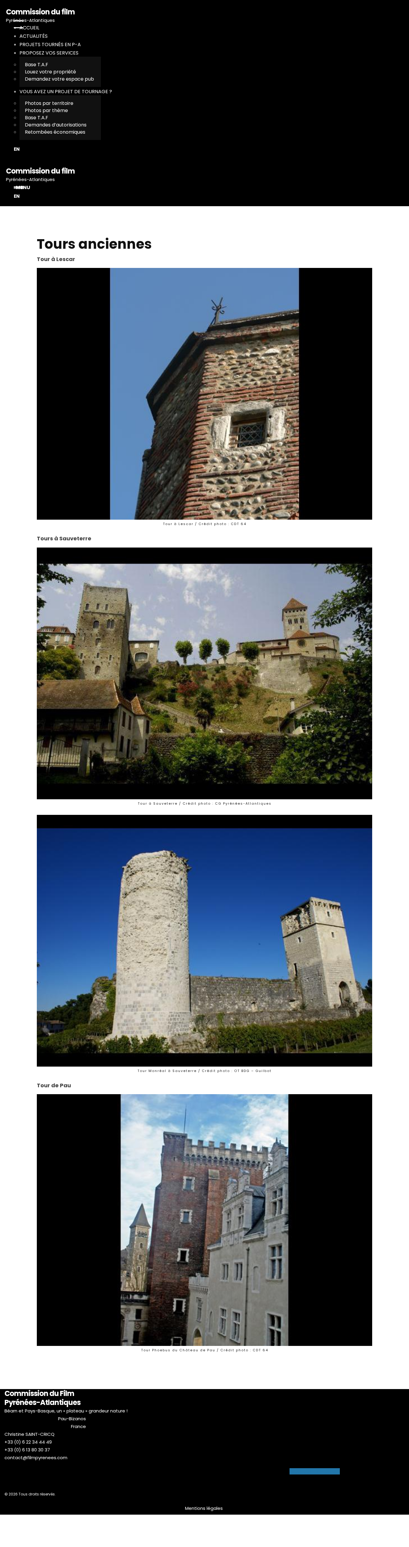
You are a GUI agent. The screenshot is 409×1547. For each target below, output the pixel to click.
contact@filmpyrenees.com (35, 1457)
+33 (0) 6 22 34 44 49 (28, 1442)
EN (17, 149)
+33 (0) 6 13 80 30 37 (27, 1450)
